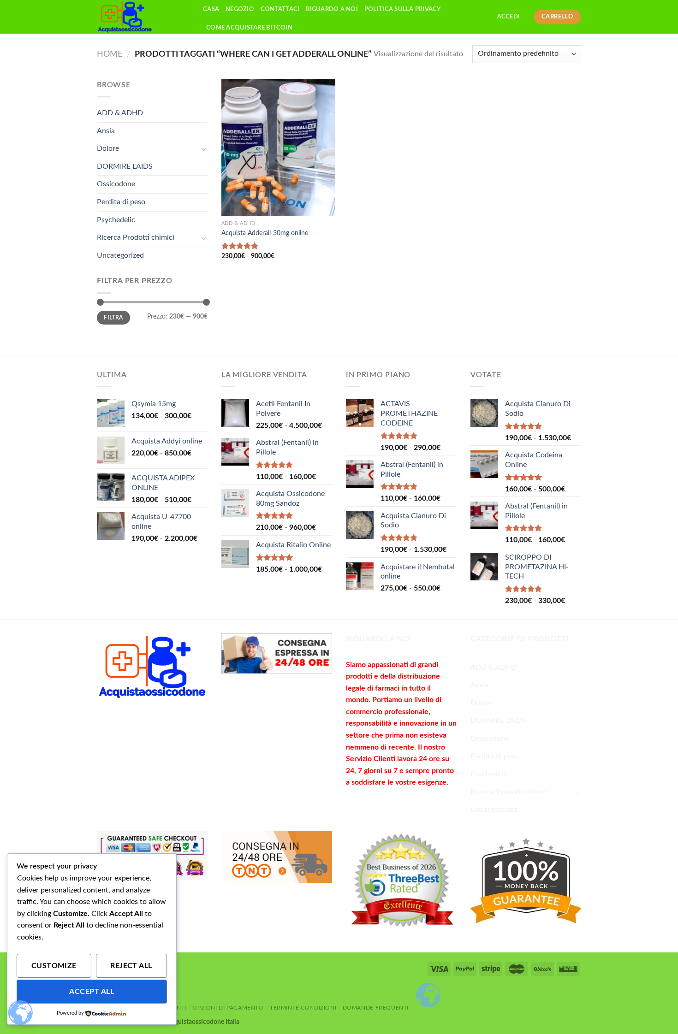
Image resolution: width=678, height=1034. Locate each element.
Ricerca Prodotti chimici (135, 237)
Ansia (106, 131)
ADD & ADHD (120, 113)
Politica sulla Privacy (402, 9)
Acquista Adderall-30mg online (264, 233)
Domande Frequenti (376, 1007)
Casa (211, 9)
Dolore (108, 148)
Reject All (131, 966)
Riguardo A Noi (332, 9)
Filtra (113, 317)
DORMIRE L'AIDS (125, 166)
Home (109, 54)
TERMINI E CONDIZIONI (303, 1007)
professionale (405, 711)
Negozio (240, 9)
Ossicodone (116, 184)
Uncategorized (120, 255)
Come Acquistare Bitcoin (249, 27)
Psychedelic (116, 220)
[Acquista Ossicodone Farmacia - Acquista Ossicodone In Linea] (143, 17)
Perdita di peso (121, 202)
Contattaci (280, 9)
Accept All (91, 991)
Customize (54, 966)
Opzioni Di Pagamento (227, 1007)
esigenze (432, 782)
